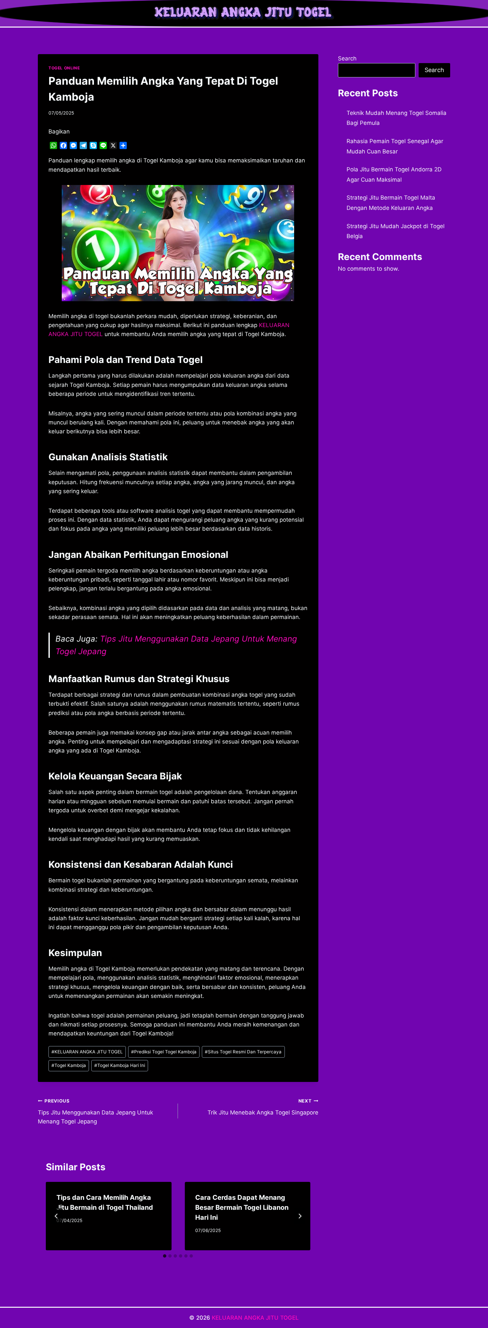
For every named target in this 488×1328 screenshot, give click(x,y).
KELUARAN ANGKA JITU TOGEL (87, 1051)
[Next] (299, 1216)
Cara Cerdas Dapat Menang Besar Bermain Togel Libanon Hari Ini (241, 1207)
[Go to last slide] (56, 1216)
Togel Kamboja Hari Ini (119, 1065)
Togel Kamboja (68, 1065)
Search (347, 58)
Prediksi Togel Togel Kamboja (164, 1051)
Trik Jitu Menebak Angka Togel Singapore (262, 1107)
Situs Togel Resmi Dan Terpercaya (243, 1051)
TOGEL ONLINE (64, 67)
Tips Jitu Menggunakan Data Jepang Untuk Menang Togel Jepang (95, 1111)
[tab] (164, 1256)
